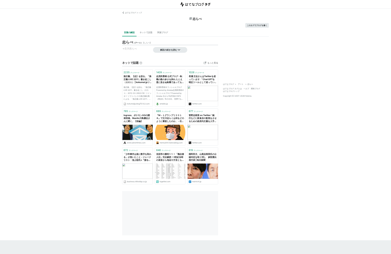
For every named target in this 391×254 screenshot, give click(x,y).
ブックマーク (131, 72)
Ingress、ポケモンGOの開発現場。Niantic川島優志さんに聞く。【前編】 (137, 118)
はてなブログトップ (231, 91)
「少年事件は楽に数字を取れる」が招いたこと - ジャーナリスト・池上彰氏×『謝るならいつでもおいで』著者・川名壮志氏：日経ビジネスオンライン (137, 157)
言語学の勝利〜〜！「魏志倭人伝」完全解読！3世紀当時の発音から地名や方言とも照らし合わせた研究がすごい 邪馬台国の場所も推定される (170, 157)
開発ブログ (255, 88)
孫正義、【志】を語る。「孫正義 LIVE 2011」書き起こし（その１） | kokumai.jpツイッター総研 (137, 79)
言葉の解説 (129, 32)
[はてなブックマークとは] (141, 62)
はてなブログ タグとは (232, 88)
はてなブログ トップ (133, 12)
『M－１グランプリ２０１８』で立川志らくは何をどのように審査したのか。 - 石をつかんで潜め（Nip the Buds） (170, 118)
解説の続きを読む (168, 49)
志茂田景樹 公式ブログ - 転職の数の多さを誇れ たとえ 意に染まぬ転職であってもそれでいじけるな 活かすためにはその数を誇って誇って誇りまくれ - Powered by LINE (170, 79)
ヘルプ (246, 88)
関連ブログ (162, 32)
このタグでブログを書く (257, 25)
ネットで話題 (146, 32)
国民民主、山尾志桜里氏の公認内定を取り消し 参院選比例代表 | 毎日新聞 (203, 157)
